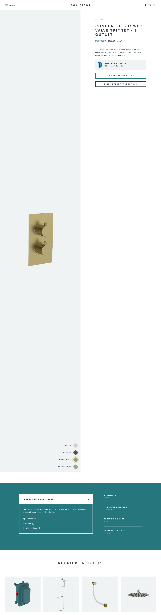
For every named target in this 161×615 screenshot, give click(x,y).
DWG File (27, 523)
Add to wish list (122, 76)
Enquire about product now (121, 84)
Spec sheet (28, 519)
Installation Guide (30, 528)
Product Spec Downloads (38, 499)
